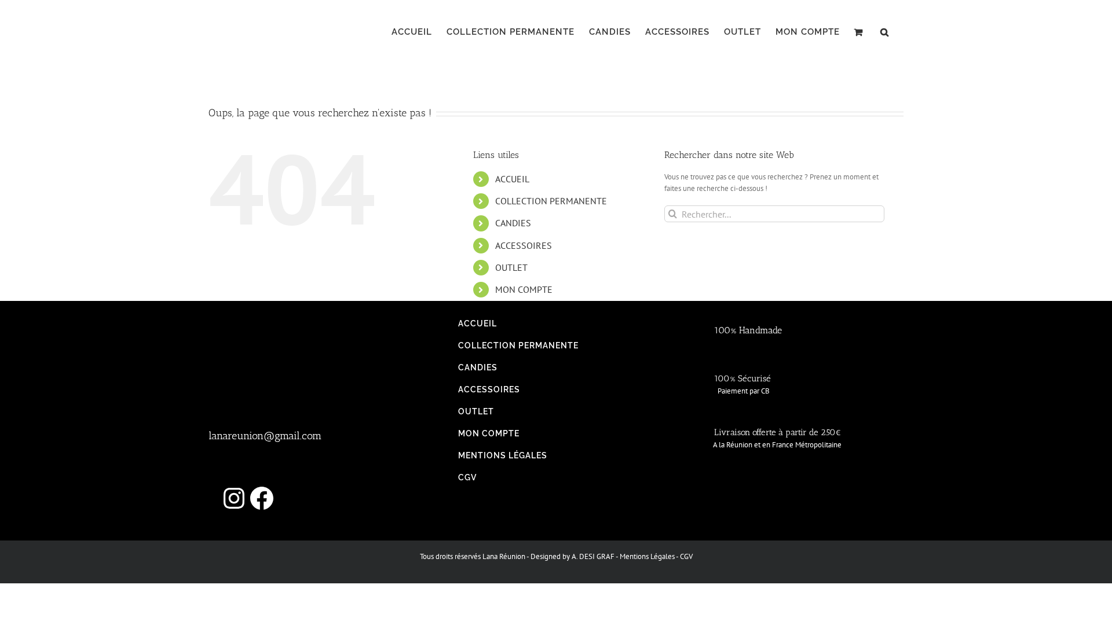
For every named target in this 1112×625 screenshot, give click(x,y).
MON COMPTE (524, 289)
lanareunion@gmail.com (265, 435)
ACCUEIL (512, 179)
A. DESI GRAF (593, 556)
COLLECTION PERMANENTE (551, 201)
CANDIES (513, 223)
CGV (686, 556)
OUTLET (511, 267)
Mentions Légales (647, 556)
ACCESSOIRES (523, 245)
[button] (884, 32)
